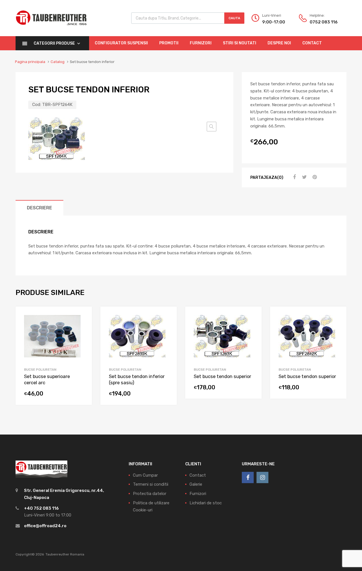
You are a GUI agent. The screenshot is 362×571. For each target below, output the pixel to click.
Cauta (234, 18)
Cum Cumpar (145, 475)
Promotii (168, 43)
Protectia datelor (149, 493)
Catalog (57, 62)
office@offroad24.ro (45, 525)
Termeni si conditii (150, 484)
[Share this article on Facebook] (293, 177)
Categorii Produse (54, 43)
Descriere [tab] (39, 207)
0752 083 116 (323, 22)
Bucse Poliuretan (40, 370)
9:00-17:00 (273, 22)
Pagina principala (30, 62)
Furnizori (201, 43)
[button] (211, 126)
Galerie (195, 484)
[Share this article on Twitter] (303, 177)
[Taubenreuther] (51, 28)
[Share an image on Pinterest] (314, 177)
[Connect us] (248, 477)
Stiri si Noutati (239, 43)
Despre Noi (279, 43)
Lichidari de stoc (205, 502)
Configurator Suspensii (121, 43)
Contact (312, 43)
